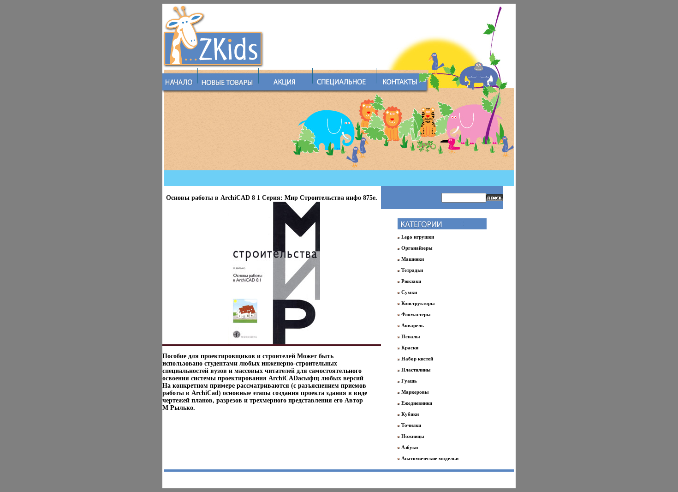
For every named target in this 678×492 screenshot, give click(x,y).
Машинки (412, 259)
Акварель (412, 325)
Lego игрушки (417, 237)
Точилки (411, 425)
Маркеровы (415, 392)
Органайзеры (417, 248)
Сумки (409, 292)
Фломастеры (416, 314)
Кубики (410, 414)
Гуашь (409, 381)
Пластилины (416, 369)
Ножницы (412, 436)
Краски (409, 347)
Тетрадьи (412, 270)
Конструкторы (418, 303)
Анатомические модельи (429, 458)
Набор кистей (417, 358)
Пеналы (410, 336)
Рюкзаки (411, 281)
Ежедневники (416, 403)
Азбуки (409, 447)
